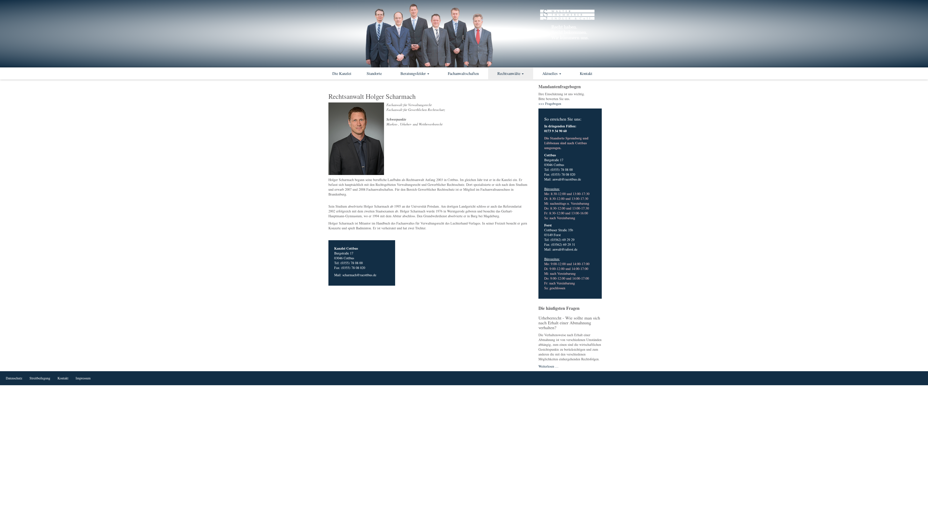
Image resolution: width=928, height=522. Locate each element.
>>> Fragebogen (549, 103)
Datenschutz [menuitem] (14, 378)
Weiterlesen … (548, 366)
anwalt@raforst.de (564, 249)
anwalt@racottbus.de (566, 179)
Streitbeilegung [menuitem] (39, 378)
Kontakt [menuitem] (63, 378)
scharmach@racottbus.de (359, 275)
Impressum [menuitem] (83, 378)
